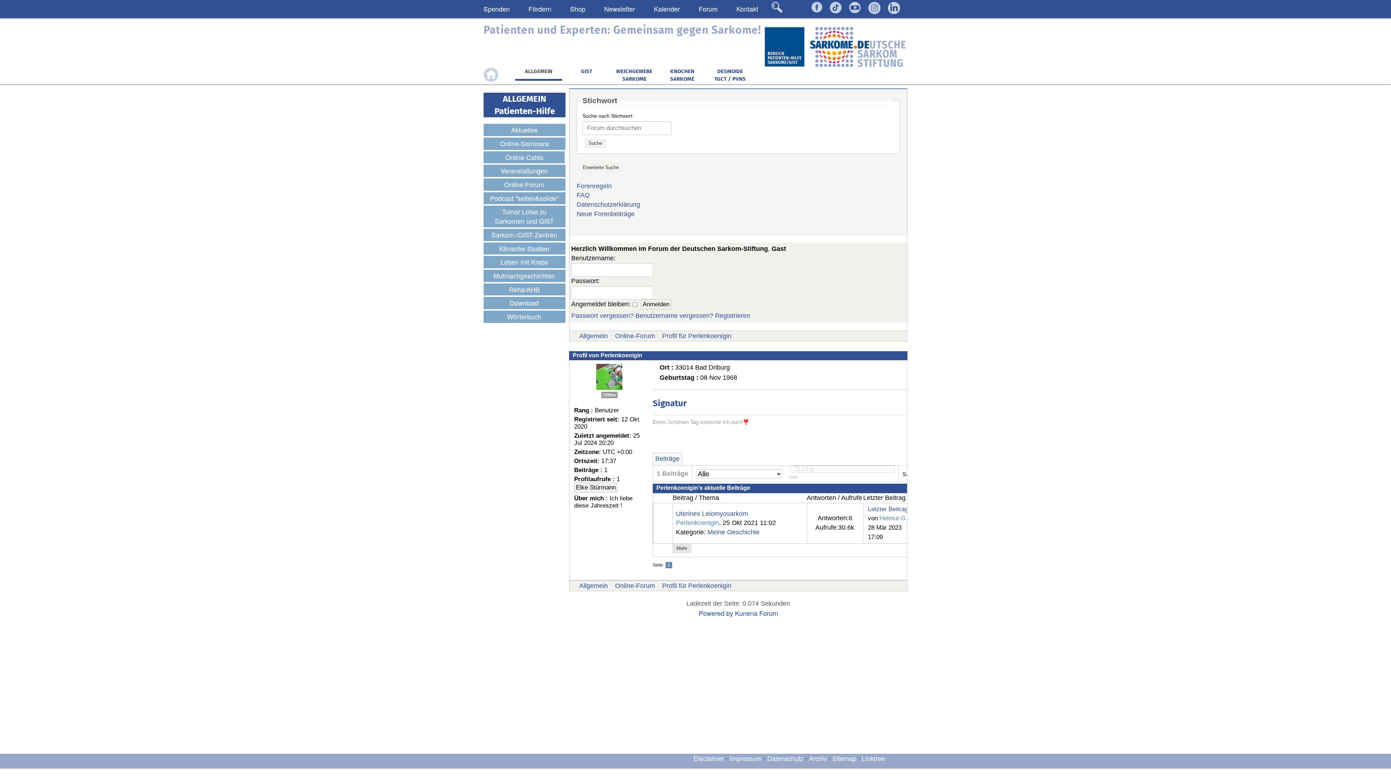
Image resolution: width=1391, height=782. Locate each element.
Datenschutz (786, 758)
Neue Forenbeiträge (606, 214)
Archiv (818, 758)
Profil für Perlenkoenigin (696, 336)
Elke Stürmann (596, 487)
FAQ (583, 195)
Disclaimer (709, 758)
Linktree (873, 758)
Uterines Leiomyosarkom (712, 513)
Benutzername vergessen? (674, 315)
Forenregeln (594, 186)
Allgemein (593, 336)
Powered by (716, 613)
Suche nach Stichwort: (608, 116)
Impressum (746, 758)
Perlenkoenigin (697, 522)
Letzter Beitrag (888, 509)
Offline (609, 395)
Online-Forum (635, 336)
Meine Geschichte (733, 532)
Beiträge (667, 458)
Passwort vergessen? (602, 315)
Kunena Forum (756, 613)
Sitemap (844, 758)
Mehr (682, 548)
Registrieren (732, 315)
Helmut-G (893, 518)
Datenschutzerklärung (608, 204)
